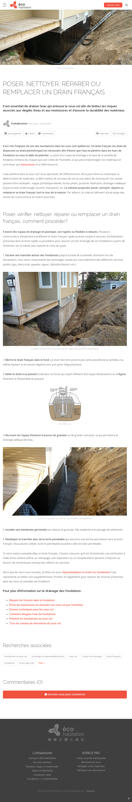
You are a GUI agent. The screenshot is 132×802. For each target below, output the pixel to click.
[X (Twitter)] (71, 739)
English (91, 791)
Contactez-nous (42, 775)
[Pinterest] (77, 739)
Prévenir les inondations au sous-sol (30, 618)
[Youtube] (55, 739)
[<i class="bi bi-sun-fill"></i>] (128, 798)
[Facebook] (49, 739)
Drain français (113, 656)
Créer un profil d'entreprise (91, 758)
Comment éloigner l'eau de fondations (32, 614)
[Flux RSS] (82, 739)
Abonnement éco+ (91, 762)
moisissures (28, 164)
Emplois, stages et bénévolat (42, 766)
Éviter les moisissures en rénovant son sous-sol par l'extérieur (46, 605)
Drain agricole (26, 662)
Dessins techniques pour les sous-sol (31, 609)
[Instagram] (60, 739)
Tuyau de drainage (92, 656)
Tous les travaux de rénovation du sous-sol (35, 623)
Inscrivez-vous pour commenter (66, 694)
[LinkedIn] (66, 739)
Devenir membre (42, 762)
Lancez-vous (113, 4)
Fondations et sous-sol (15, 656)
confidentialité (50, 779)
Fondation (9, 662)
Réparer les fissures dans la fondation (32, 600)
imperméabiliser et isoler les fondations (86, 572)
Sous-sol (73, 656)
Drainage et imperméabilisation (48, 656)
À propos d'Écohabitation (42, 758)
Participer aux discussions (91, 770)
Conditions (33, 779)
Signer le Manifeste (42, 770)
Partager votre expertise (91, 766)
